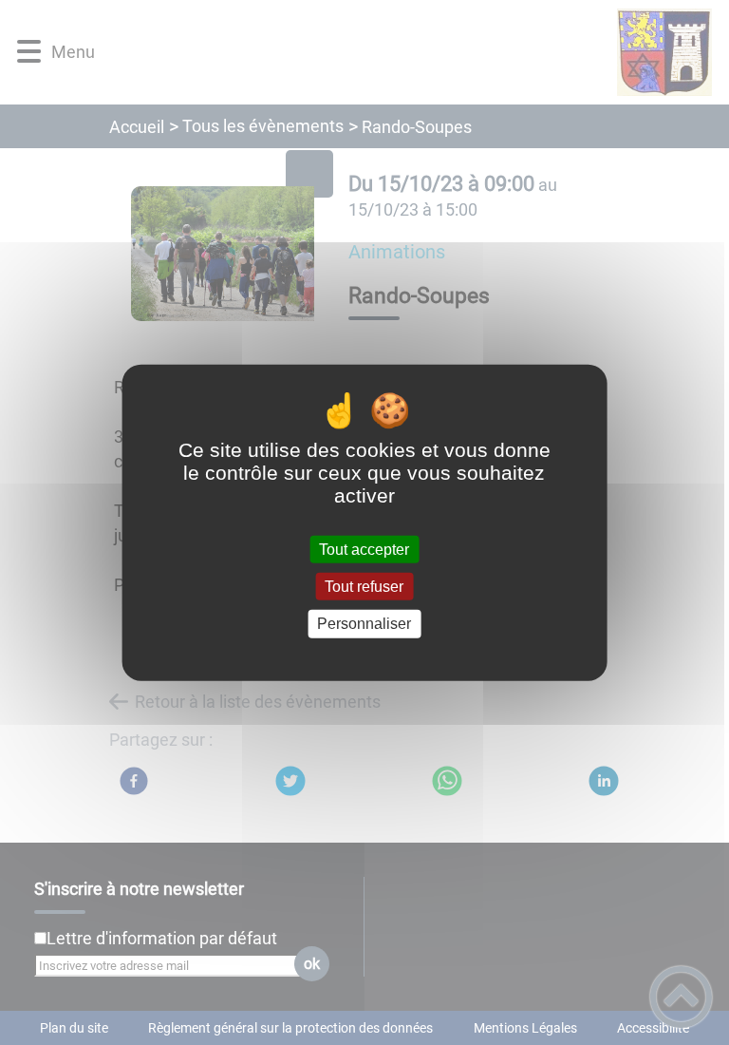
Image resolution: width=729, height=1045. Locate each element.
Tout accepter (364, 550)
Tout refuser (364, 587)
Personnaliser (364, 624)
